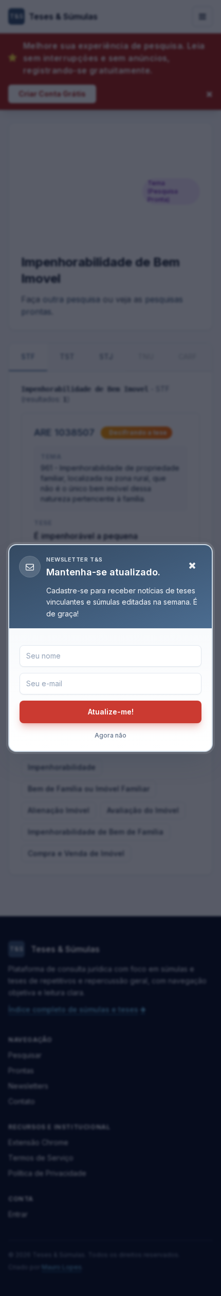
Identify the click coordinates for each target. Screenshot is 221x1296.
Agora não (110, 735)
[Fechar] (192, 565)
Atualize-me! (111, 711)
